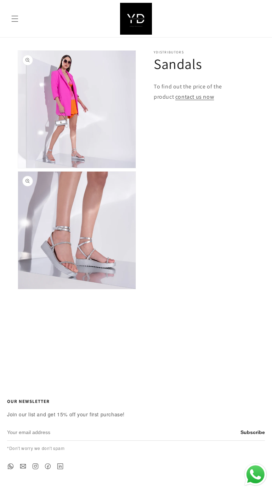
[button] (15, 19)
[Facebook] (47, 466)
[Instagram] (35, 466)
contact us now (194, 96)
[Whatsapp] (10, 466)
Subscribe (252, 432)
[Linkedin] (60, 466)
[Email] (23, 466)
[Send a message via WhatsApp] (255, 474)
